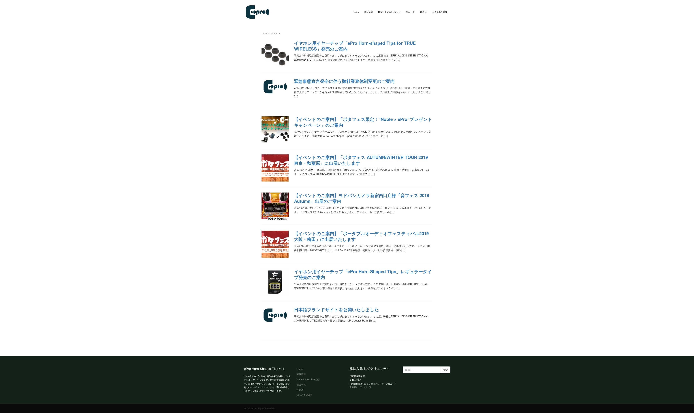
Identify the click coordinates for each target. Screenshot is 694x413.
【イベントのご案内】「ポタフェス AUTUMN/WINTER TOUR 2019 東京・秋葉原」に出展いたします (361, 160)
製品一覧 (410, 11)
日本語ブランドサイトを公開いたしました (336, 309)
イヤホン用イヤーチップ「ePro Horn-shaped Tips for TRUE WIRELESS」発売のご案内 (355, 46)
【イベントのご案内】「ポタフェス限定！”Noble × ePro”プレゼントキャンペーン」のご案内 (363, 122)
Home (356, 11)
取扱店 (423, 11)
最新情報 (368, 11)
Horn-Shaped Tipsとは (389, 11)
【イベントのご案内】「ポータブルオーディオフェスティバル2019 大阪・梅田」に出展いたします (361, 236)
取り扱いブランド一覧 (360, 387)
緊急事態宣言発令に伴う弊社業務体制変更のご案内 (344, 81)
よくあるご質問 (439, 11)
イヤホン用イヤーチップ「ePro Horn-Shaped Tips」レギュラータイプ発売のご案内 (363, 274)
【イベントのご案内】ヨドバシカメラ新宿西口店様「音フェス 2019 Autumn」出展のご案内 (361, 198)
